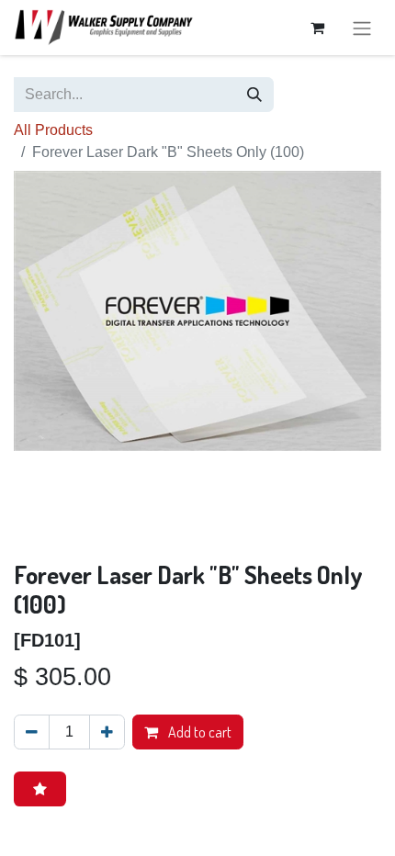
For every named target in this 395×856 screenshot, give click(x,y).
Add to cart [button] (198, 732)
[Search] (254, 94)
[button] (40, 789)
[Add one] (107, 732)
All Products (53, 130)
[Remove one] (32, 732)
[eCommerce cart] (317, 27)
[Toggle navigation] (362, 27)
